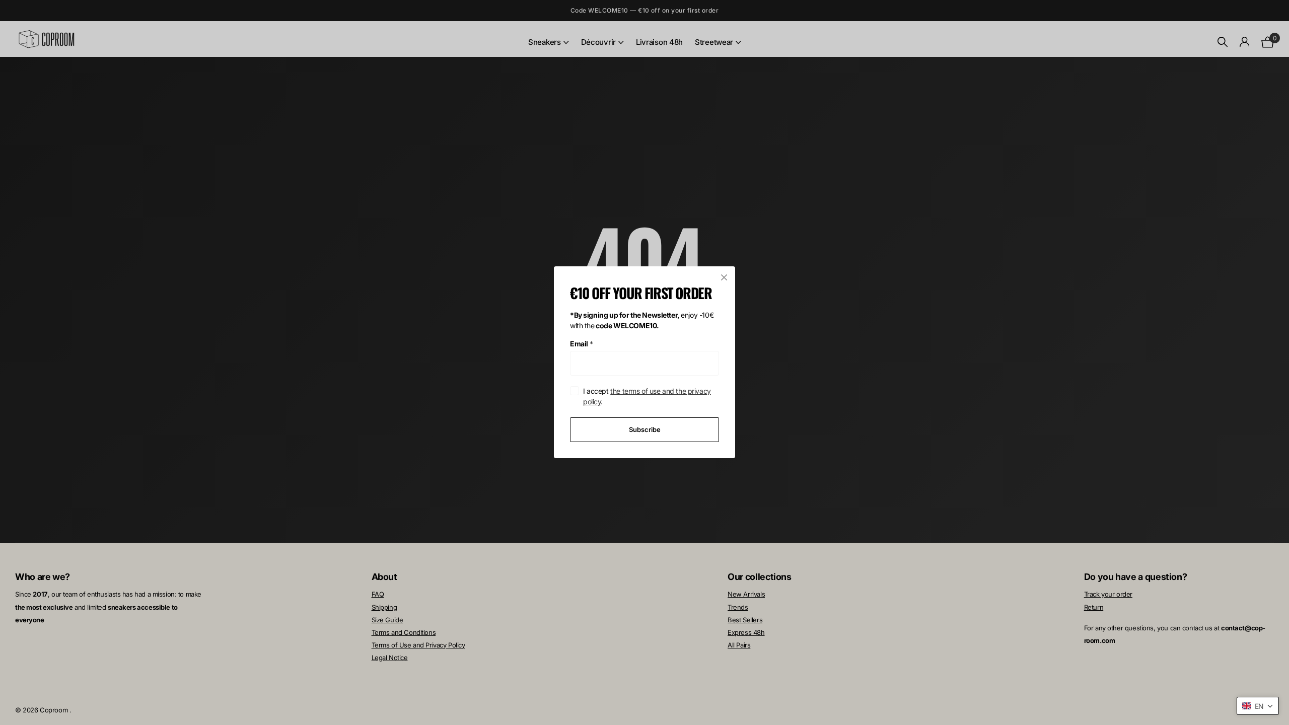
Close (724, 277)
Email (581, 343)
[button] (1257, 705)
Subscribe (645, 429)
